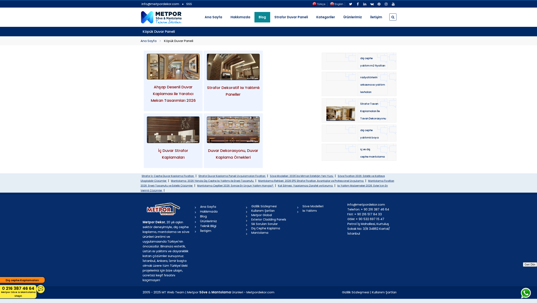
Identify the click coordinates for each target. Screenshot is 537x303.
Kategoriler (325, 17)
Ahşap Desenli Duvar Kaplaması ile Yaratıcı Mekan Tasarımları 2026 (173, 93)
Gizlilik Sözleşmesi (264, 206)
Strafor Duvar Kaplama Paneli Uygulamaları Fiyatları (232, 176)
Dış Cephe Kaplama (265, 228)
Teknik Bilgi (208, 226)
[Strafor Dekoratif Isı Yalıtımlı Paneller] (233, 67)
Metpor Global (261, 215)
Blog (203, 216)
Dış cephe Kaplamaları (22, 280)
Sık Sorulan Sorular (264, 224)
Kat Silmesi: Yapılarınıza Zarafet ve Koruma (305, 185)
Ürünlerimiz (352, 17)
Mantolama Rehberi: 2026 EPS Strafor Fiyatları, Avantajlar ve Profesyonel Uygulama (311, 181)
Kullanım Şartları (263, 211)
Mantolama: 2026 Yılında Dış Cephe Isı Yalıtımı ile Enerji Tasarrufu (212, 181)
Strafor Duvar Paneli (291, 17)
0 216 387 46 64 (18, 291)
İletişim (376, 17)
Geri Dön (530, 264)
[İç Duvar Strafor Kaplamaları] (173, 130)
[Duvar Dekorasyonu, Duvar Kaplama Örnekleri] (233, 130)
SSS (189, 4)
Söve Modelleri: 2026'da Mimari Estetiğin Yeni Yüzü (302, 176)
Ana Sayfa (213, 17)
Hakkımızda (240, 17)
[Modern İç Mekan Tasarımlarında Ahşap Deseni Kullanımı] (173, 67)
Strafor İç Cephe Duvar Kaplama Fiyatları (168, 176)
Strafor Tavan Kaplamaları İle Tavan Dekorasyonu (373, 111)
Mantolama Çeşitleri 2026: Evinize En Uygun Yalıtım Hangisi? (235, 185)
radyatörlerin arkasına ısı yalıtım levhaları (372, 84)
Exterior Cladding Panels (268, 219)
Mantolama (259, 233)
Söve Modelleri (312, 206)
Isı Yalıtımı (309, 211)
